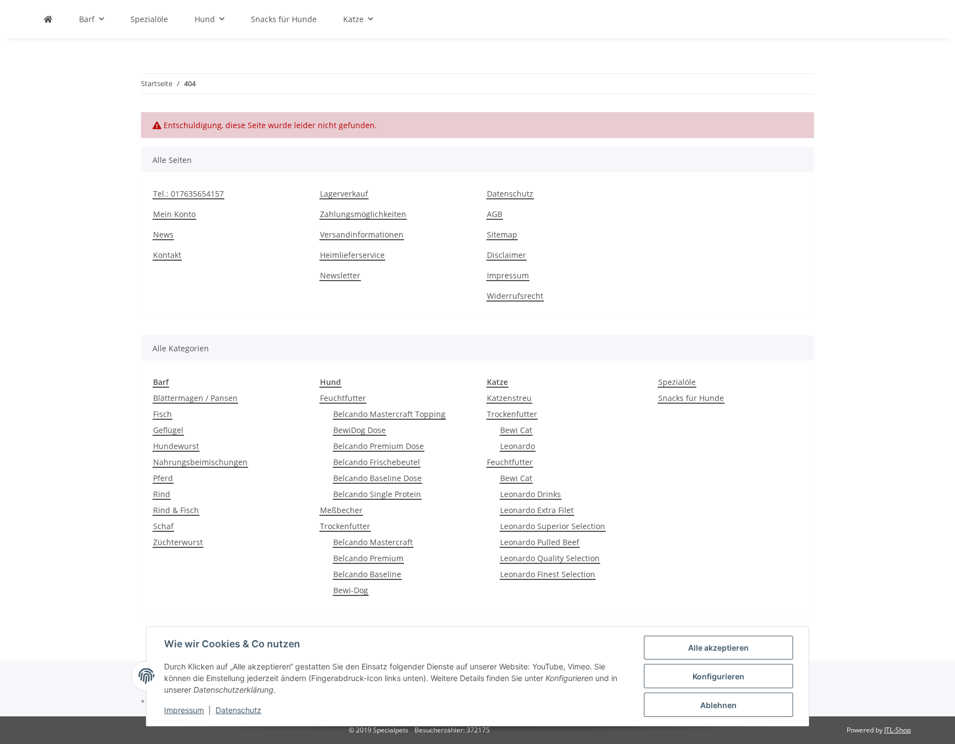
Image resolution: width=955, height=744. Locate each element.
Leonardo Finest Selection (547, 574)
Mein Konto (174, 214)
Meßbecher (341, 510)
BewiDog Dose (359, 430)
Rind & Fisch (176, 510)
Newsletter (340, 275)
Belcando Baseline (367, 574)
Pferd (163, 478)
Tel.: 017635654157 (188, 193)
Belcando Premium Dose (378, 446)
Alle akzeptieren (718, 647)
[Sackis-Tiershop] (48, 19)
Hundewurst (176, 446)
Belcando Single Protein (377, 494)
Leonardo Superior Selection (552, 526)
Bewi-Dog (350, 590)
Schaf (163, 526)
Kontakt (167, 255)
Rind (161, 494)
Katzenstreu (509, 398)
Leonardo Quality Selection (550, 558)
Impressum (508, 275)
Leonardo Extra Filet (537, 510)
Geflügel (168, 430)
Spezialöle (677, 382)
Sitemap (502, 234)
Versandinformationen (361, 234)
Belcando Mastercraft (373, 542)
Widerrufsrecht (515, 296)
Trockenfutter (345, 526)
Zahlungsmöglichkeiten (363, 214)
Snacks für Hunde (691, 398)
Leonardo (517, 446)
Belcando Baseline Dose (377, 478)
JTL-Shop (897, 730)
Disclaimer (506, 255)
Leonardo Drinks (530, 494)
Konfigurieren (718, 676)
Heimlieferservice (352, 255)
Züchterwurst (178, 542)
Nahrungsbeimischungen (200, 462)
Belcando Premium (368, 558)
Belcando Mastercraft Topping (389, 414)
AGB (494, 214)
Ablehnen (718, 705)
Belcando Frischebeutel (376, 462)
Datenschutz (510, 193)
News (163, 234)
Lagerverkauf (344, 193)
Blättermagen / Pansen (195, 398)
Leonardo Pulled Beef (539, 542)
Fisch (162, 414)
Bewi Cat (516, 430)
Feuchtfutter (343, 398)
